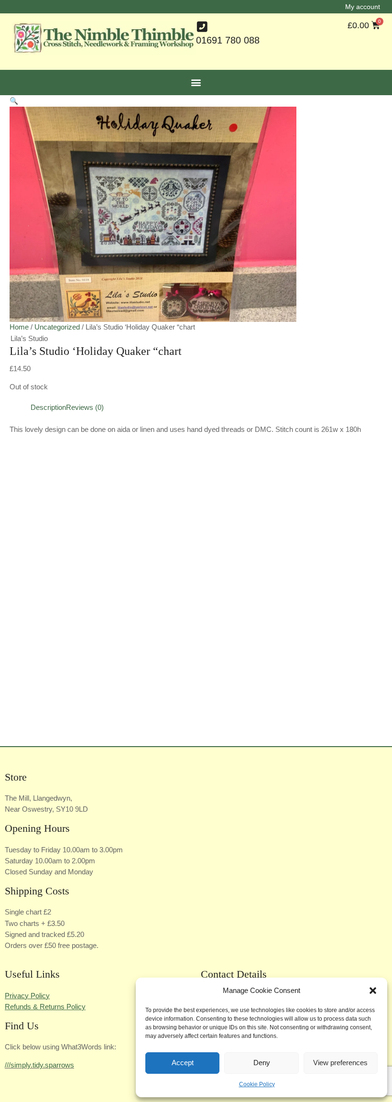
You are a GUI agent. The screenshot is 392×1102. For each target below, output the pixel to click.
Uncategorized (57, 327)
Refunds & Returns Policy (45, 1007)
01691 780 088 (228, 40)
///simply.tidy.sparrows (39, 1065)
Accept (183, 1062)
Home (19, 327)
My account (362, 7)
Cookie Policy (257, 1084)
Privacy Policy (27, 996)
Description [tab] (48, 407)
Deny (261, 1062)
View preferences (340, 1062)
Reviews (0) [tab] (85, 407)
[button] (373, 990)
